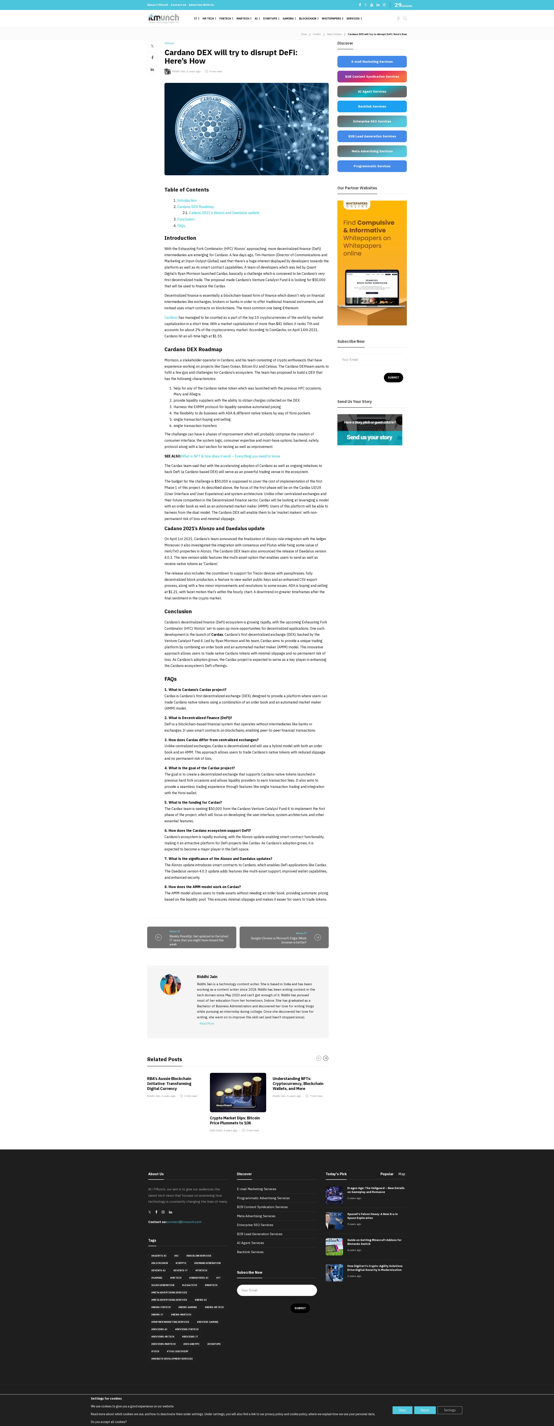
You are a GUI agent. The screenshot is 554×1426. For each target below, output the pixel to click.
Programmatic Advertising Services (263, 1198)
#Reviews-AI (159, 1329)
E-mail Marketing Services (256, 1189)
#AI (176, 1255)
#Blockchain (159, 1263)
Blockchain (307, 18)
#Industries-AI (198, 1277)
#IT (218, 1277)
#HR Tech (175, 1277)
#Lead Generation (162, 1285)
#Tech (155, 1351)
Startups (270, 18)
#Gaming (156, 1277)
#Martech (211, 1285)
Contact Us (178, 5)
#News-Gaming (187, 1307)
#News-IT (157, 1314)
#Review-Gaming (207, 1322)
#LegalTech (189, 1285)
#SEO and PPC (191, 1344)
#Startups (214, 1344)
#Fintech (201, 1270)
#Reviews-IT (190, 1336)
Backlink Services (250, 1252)
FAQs (181, 226)
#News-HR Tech (214, 1307)
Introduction (186, 200)
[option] (175, 1086)
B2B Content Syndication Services (262, 1207)
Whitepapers (331, 18)
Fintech (225, 18)
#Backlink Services (198, 1255)
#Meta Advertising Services (169, 1292)
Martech (243, 18)
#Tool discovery (177, 1351)
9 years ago (230, 1130)
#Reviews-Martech (163, 1344)
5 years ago (194, 71)
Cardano (171, 317)
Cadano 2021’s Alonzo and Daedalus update (224, 213)
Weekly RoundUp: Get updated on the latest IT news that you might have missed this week (199, 940)
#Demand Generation (207, 1263)
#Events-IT (180, 1270)
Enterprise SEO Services (255, 1225)
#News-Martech (181, 1314)
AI (256, 18)
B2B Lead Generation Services (259, 1234)
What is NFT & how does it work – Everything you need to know (230, 456)
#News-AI (201, 1300)
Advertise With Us (201, 5)
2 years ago (354, 1198)
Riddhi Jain (178, 71)
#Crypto (181, 1263)
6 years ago (169, 1096)
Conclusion (185, 219)
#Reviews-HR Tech (162, 1336)
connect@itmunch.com (183, 1222)
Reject (425, 1410)
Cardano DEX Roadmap (195, 206)
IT (195, 18)
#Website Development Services (172, 1358)
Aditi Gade (216, 1130)
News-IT (174, 931)
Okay (402, 1410)
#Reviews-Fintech (186, 1329)
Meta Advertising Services (256, 1216)
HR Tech (208, 18)
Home (304, 34)
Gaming (288, 18)
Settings (450, 1410)
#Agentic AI (158, 1255)
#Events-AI (158, 1270)
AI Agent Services (250, 1243)
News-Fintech (334, 34)
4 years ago (354, 1250)
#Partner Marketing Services (170, 1322)
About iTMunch (157, 5)
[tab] (387, 1175)
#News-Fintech (161, 1307)
